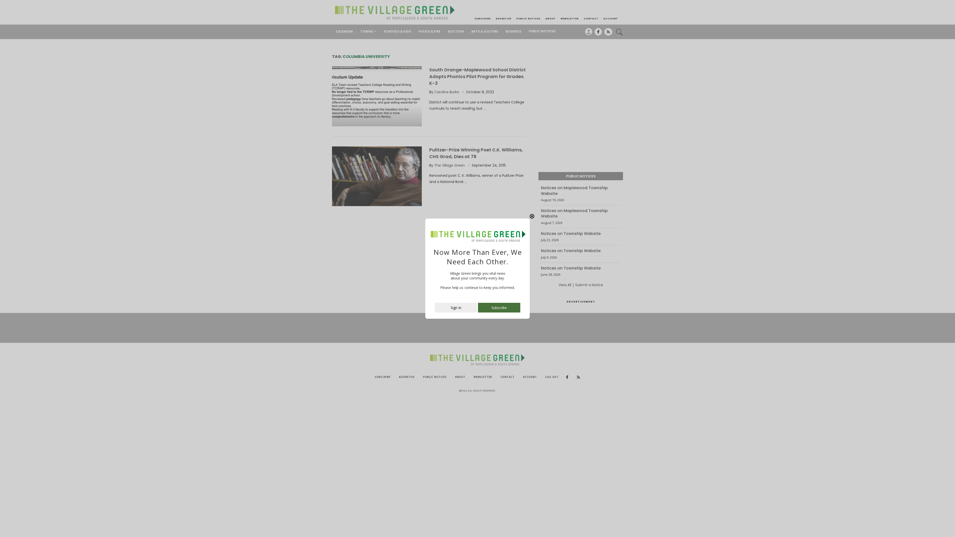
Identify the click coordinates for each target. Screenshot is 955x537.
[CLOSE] (531, 216)
